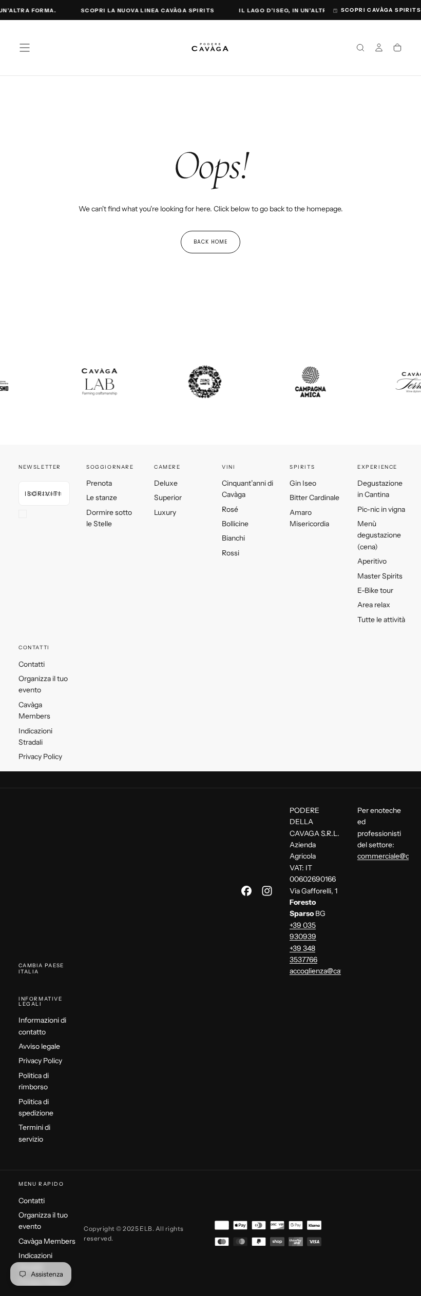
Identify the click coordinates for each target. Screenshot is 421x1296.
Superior (168, 497)
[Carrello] (397, 48)
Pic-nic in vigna (381, 509)
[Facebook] (246, 891)
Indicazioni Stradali (35, 736)
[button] (24, 48)
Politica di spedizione (35, 1107)
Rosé (230, 509)
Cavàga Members (34, 710)
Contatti (31, 664)
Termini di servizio (34, 1133)
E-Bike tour (375, 590)
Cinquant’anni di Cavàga (247, 488)
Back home (210, 242)
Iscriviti (43, 493)
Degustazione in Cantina (380, 488)
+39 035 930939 (303, 931)
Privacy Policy (40, 756)
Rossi (230, 552)
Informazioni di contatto (42, 1025)
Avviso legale (39, 1046)
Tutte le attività (381, 619)
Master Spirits (380, 576)
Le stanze (101, 497)
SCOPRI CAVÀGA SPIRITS (381, 10)
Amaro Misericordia (309, 518)
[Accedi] (379, 48)
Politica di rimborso (33, 1081)
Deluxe (166, 483)
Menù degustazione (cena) (379, 535)
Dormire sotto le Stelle (109, 518)
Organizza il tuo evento (43, 684)
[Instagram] (267, 891)
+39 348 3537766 (303, 954)
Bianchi (233, 538)
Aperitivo (372, 561)
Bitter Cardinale (314, 497)
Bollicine (235, 523)
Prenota (99, 483)
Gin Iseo (303, 483)
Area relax (373, 604)
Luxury (165, 512)
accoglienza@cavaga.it (325, 970)
